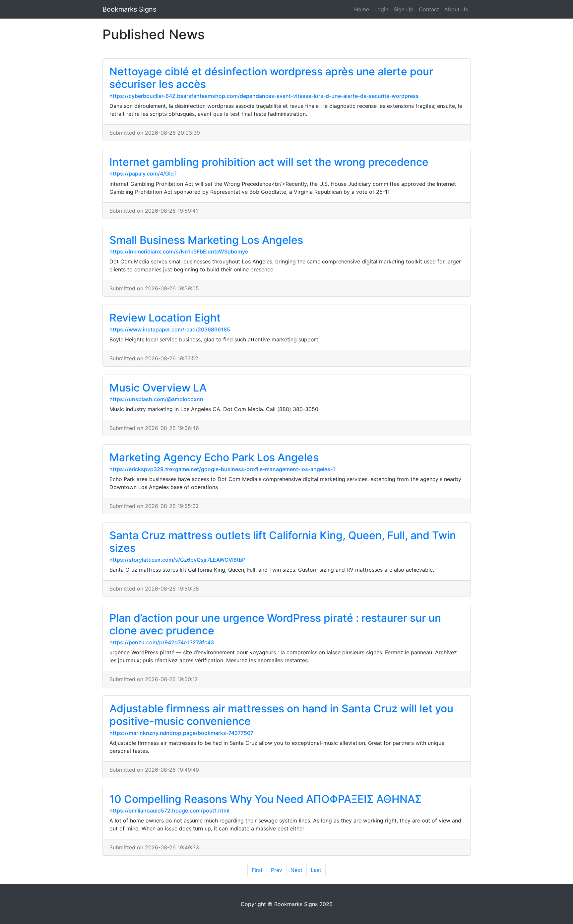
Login (381, 9)
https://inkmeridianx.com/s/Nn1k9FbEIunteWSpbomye (178, 251)
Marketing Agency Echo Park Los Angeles (214, 457)
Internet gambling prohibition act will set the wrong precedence (268, 162)
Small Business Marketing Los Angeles (206, 240)
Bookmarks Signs (129, 9)
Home (361, 9)
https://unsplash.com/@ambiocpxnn (156, 399)
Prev (276, 870)
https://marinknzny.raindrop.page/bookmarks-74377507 (181, 733)
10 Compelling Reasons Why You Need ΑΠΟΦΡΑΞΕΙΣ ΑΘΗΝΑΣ (265, 799)
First (257, 870)
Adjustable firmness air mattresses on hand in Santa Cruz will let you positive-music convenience (281, 715)
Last (316, 870)
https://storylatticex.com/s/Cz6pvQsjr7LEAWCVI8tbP (177, 559)
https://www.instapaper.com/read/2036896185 (169, 329)
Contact (429, 9)
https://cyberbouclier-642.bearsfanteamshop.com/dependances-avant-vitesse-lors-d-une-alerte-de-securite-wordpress (264, 96)
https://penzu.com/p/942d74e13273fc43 (161, 642)
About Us (456, 9)
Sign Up (404, 9)
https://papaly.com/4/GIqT (143, 173)
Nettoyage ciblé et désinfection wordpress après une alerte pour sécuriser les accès (271, 78)
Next (296, 870)
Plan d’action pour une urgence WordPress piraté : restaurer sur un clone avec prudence (275, 624)
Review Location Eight (165, 317)
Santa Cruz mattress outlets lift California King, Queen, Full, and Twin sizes (282, 541)
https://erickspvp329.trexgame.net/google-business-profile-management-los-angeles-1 (222, 469)
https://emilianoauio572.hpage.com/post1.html (169, 810)
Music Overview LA (158, 387)
